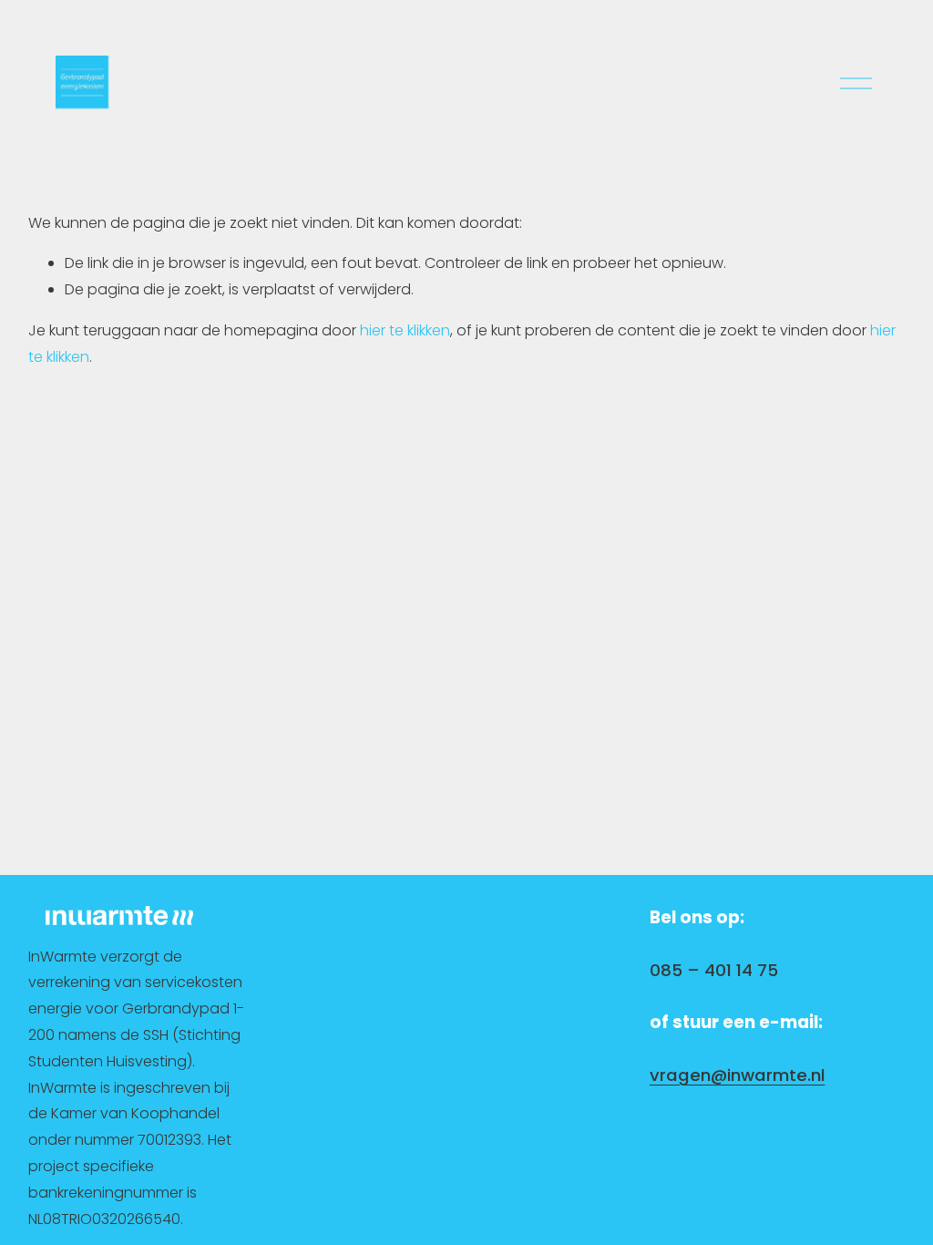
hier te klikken (405, 330)
